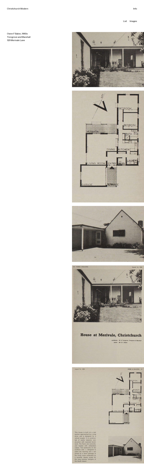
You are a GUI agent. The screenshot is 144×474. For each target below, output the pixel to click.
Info (135, 8)
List (125, 21)
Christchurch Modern (17, 8)
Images (133, 21)
